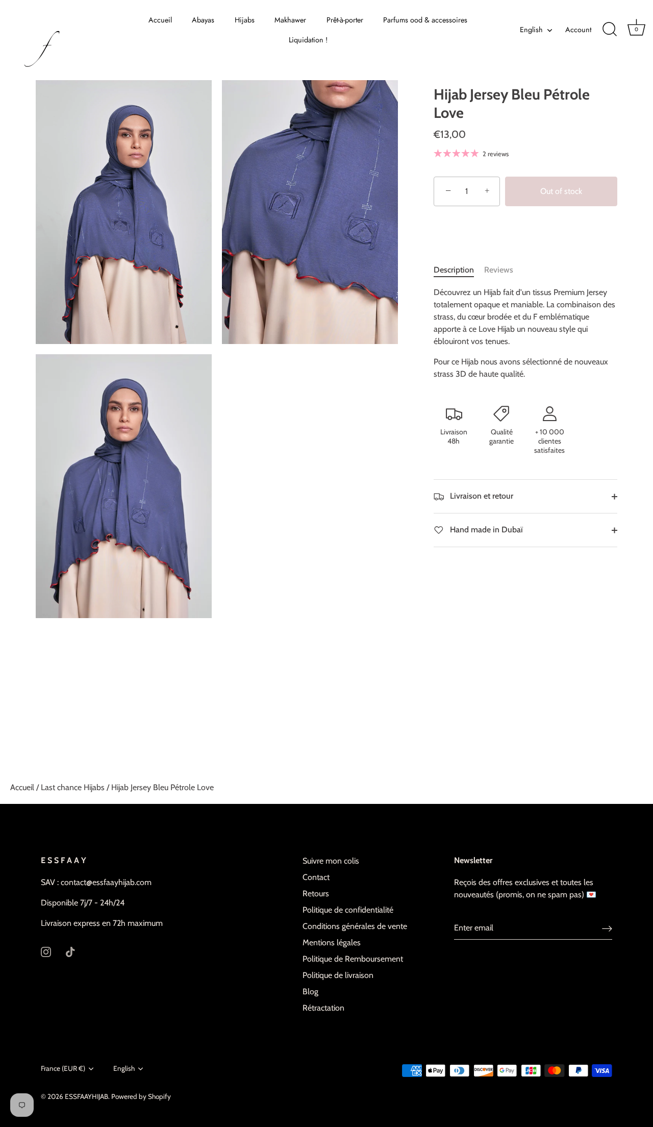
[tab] (459, 270)
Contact (316, 877)
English (531, 29)
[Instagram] (46, 951)
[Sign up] (607, 928)
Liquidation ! (308, 40)
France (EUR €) (63, 1068)
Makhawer (290, 20)
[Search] (609, 29)
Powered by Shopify (141, 1096)
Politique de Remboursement (353, 959)
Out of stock (561, 191)
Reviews (498, 270)
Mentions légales (332, 942)
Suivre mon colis (331, 861)
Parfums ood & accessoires (425, 20)
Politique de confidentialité (348, 910)
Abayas (203, 20)
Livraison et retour (480, 496)
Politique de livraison (338, 975)
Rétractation (323, 1008)
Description (454, 270)
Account (578, 29)
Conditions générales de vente (355, 926)
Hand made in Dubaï (485, 529)
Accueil (160, 20)
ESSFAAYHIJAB (86, 1096)
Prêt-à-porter (344, 20)
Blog (310, 991)
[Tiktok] (70, 951)
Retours (316, 893)
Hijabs (245, 20)
